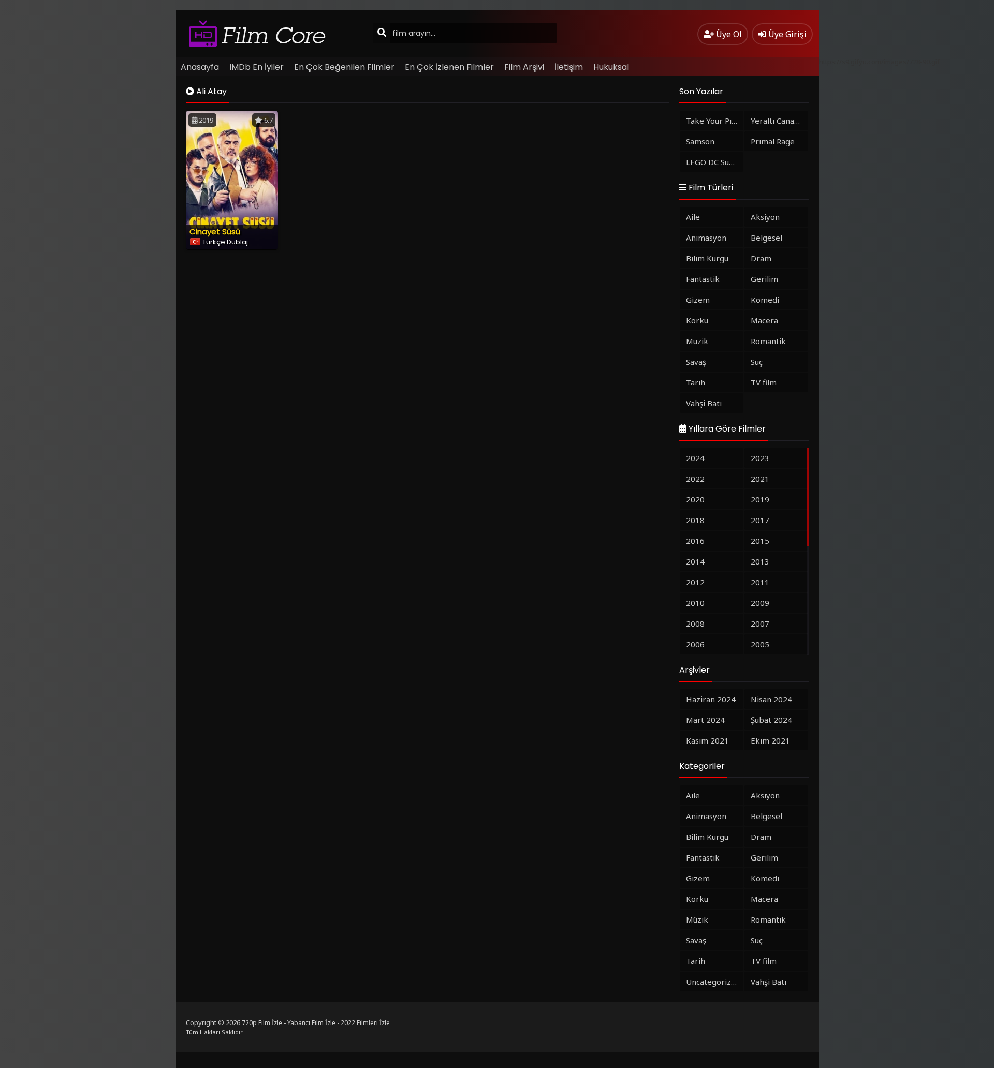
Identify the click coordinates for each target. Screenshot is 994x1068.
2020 (695, 499)
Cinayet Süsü (214, 231)
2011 (760, 582)
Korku (697, 320)
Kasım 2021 (707, 740)
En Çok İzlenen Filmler (449, 67)
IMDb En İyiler (256, 67)
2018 (695, 520)
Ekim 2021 (770, 740)
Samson (700, 141)
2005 (760, 644)
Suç (757, 362)
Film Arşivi (524, 67)
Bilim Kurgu (707, 258)
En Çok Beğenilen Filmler (344, 67)
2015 (760, 541)
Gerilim (764, 279)
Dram (761, 258)
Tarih (695, 382)
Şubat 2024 (771, 720)
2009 (760, 603)
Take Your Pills (712, 120)
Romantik (768, 341)
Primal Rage (773, 141)
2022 (695, 478)
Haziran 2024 (711, 699)
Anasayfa (200, 67)
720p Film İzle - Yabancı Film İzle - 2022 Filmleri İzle (316, 1022)
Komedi (765, 299)
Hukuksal (611, 67)
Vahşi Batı (704, 403)
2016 (695, 541)
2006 (695, 644)
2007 (760, 623)
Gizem (698, 299)
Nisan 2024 (771, 699)
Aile (693, 217)
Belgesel (766, 237)
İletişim (568, 67)
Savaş (696, 362)
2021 (760, 478)
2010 (695, 603)
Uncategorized (713, 981)
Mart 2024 (705, 720)
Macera (764, 320)
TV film (764, 382)
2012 (695, 582)
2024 (695, 458)
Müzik (697, 341)
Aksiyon (765, 217)
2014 (695, 561)
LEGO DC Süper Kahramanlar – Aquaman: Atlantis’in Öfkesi (714, 162)
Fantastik (703, 279)
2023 (760, 458)
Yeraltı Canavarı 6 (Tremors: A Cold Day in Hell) (779, 120)
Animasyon (706, 237)
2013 (760, 561)
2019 (760, 499)
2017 (760, 520)
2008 (695, 623)
